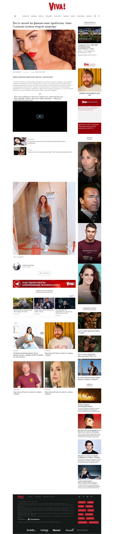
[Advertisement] (44, 169)
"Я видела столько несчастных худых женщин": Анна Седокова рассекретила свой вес (49, 152)
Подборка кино (89, 308)
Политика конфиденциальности (40, 522)
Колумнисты (94, 522)
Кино (80, 514)
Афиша (90, 384)
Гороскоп (47, 350)
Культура (82, 510)
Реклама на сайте (48, 496)
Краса (81, 506)
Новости (82, 502)
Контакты (38, 496)
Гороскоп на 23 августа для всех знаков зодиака (27, 393)
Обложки (90, 518)
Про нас (30, 496)
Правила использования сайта (24, 522)
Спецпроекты (89, 22)
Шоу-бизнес (17, 72)
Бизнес (81, 518)
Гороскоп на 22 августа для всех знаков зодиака (59, 393)
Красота (15, 350)
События (89, 506)
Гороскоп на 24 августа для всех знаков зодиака (59, 354)
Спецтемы (89, 514)
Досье (89, 138)
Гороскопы (82, 522)
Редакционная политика (55, 522)
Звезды (90, 502)
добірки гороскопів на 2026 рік (89, 94)
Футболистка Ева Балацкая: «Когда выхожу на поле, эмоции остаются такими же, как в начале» (28, 355)
